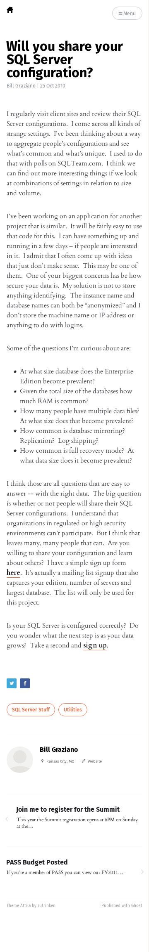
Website (95, 761)
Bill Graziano (21, 86)
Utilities (73, 710)
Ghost (136, 905)
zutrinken (46, 905)
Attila (25, 905)
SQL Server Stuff (31, 710)
